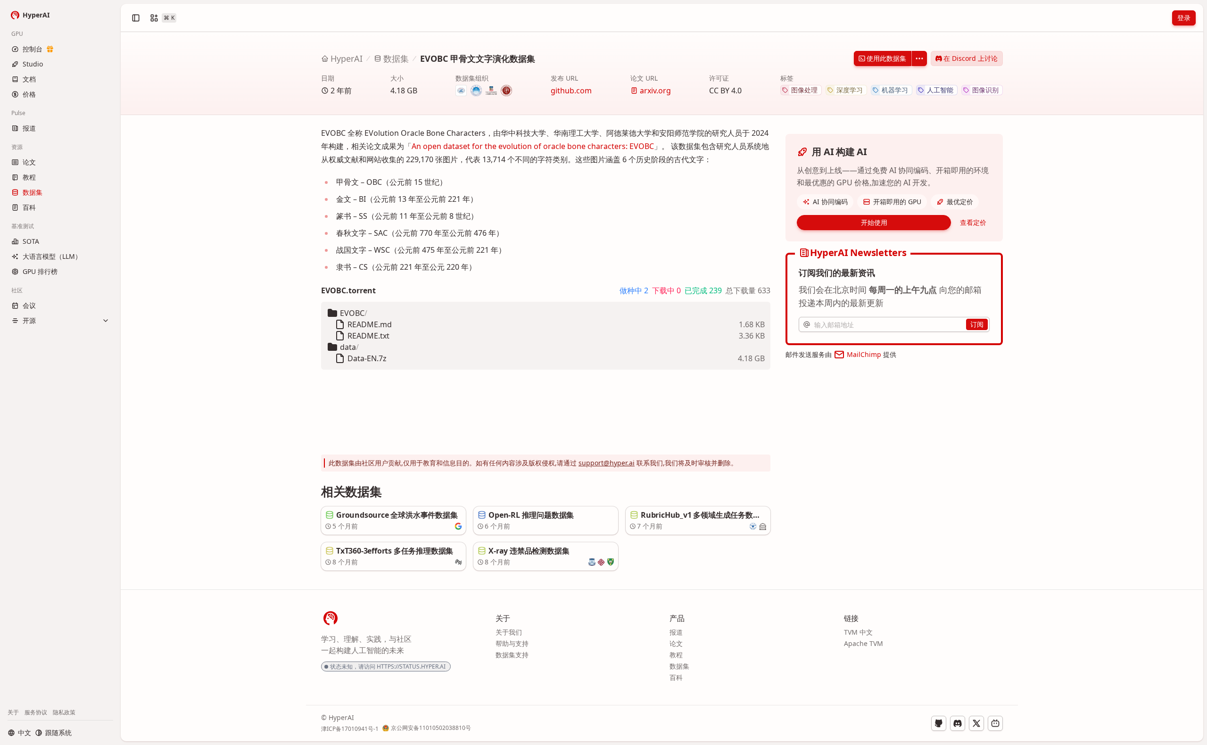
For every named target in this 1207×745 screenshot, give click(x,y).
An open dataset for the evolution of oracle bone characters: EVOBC (533, 146)
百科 (676, 677)
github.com (571, 90)
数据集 (396, 58)
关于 (13, 712)
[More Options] (919, 58)
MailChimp (864, 354)
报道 (676, 632)
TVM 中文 (858, 632)
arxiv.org (655, 90)
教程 (676, 654)
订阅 (977, 324)
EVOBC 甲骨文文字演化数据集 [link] (477, 58)
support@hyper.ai (607, 462)
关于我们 (509, 632)
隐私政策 (64, 712)
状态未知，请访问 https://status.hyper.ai (388, 666)
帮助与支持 (512, 643)
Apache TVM (863, 643)
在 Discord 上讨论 (970, 58)
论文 (676, 643)
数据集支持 (512, 654)
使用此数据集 (886, 58)
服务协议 (36, 712)
